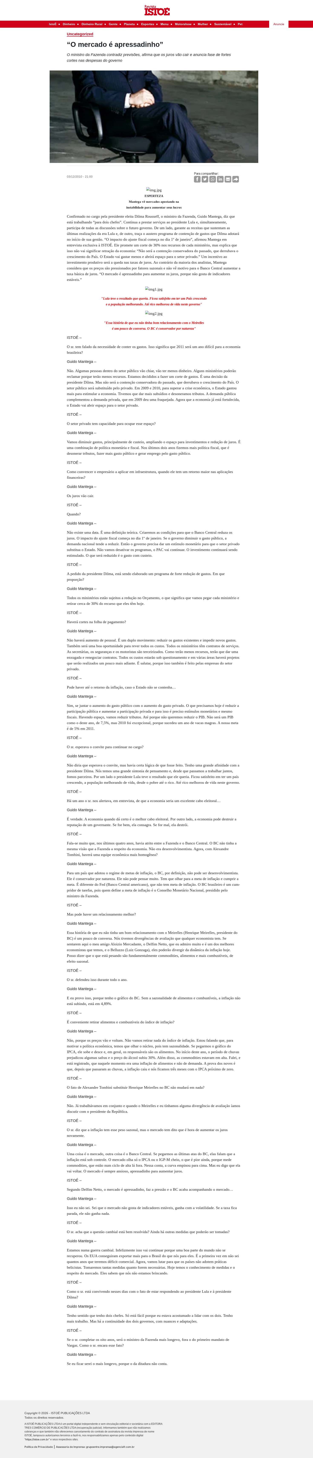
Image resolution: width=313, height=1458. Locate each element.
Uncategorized (80, 34)
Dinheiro (69, 24)
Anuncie (278, 24)
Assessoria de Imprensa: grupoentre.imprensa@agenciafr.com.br (95, 1446)
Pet (240, 24)
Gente (113, 24)
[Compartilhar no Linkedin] (220, 179)
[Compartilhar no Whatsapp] (212, 179)
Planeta (129, 24)
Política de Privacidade (38, 1446)
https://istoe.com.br (37, 1439)
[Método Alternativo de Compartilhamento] (235, 179)
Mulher (203, 24)
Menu (165, 24)
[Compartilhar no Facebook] (197, 179)
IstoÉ (52, 24)
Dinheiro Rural (92, 24)
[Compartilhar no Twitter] (205, 179)
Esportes (147, 24)
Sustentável (222, 24)
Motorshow (183, 24)
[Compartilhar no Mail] (228, 179)
